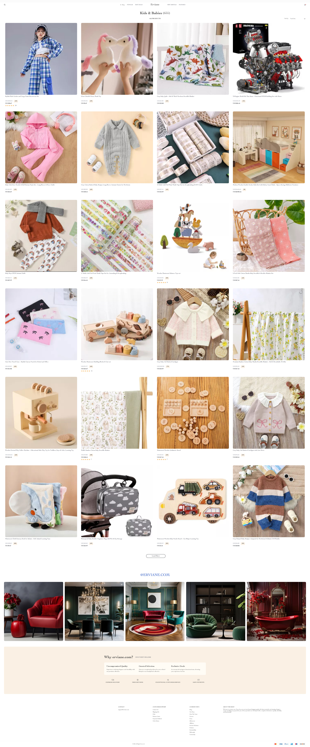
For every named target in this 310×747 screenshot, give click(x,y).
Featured (182, 4)
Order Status (156, 721)
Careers (191, 716)
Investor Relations (194, 725)
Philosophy (192, 732)
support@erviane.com (123, 709)
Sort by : (287, 18)
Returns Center (156, 716)
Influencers (192, 721)
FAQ (154, 714)
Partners (192, 727)
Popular (130, 4)
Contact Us (155, 709)
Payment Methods (157, 718)
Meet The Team (193, 714)
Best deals (138, 4)
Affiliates (192, 723)
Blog (191, 709)
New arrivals (172, 4)
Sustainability (193, 730)
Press (191, 718)
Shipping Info (156, 712)
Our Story (192, 712)
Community (192, 734)
